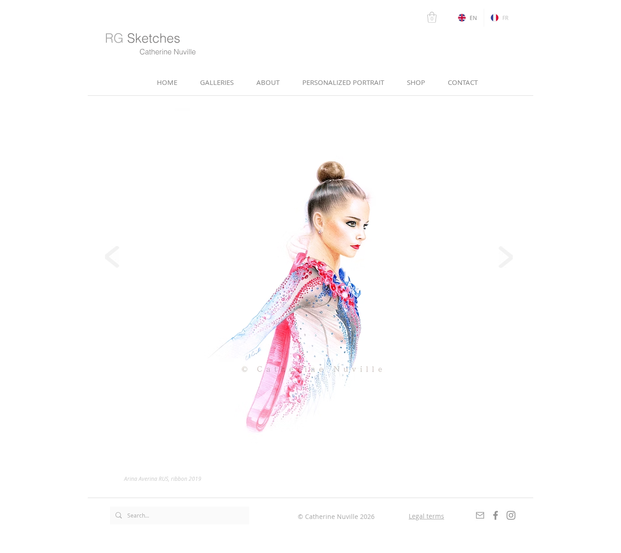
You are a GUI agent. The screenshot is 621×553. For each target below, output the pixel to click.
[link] (431, 17)
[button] (268, 82)
